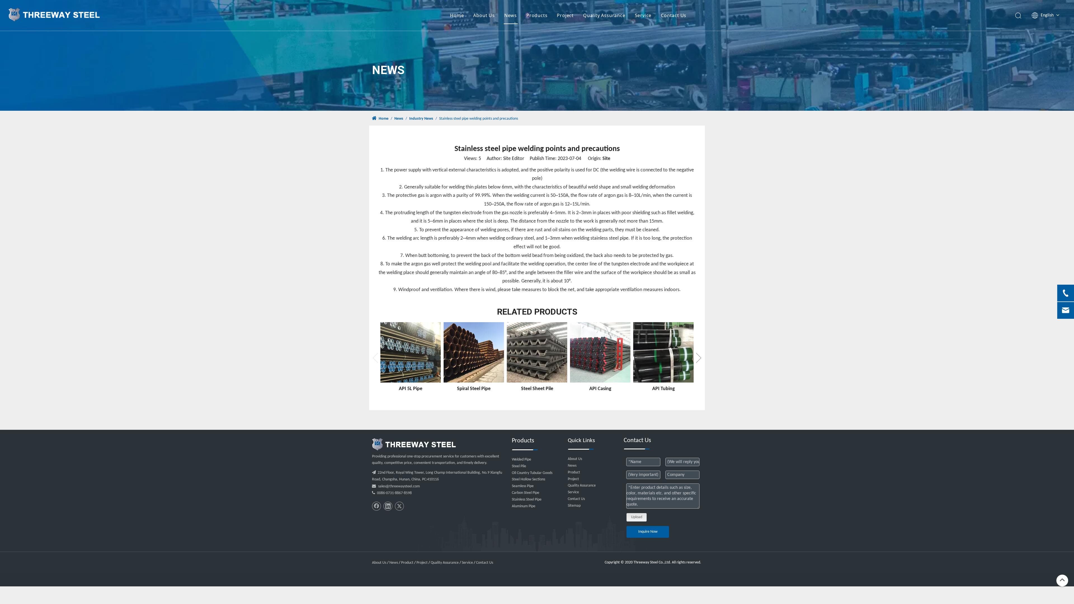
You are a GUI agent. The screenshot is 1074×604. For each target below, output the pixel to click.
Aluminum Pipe (523, 506)
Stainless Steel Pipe (526, 499)
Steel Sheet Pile (537, 388)
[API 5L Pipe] (410, 352)
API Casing (600, 388)
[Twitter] (399, 506)
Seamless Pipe (523, 486)
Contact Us (673, 15)
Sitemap (574, 506)
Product (574, 472)
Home (457, 15)
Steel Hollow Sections (528, 479)
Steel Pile (519, 466)
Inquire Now (648, 532)
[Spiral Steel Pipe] (474, 352)
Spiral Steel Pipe (474, 388)
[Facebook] (376, 506)
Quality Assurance (604, 15)
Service (643, 15)
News (510, 15)
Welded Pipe (521, 459)
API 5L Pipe (410, 388)
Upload (636, 517)
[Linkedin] (387, 506)
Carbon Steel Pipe (525, 493)
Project (565, 15)
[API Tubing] (663, 352)
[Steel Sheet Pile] (537, 352)
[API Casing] (600, 352)
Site (606, 158)
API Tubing (663, 388)
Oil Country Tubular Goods (532, 473)
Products (536, 15)
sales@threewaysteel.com (399, 486)
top (1062, 580)
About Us (483, 15)
